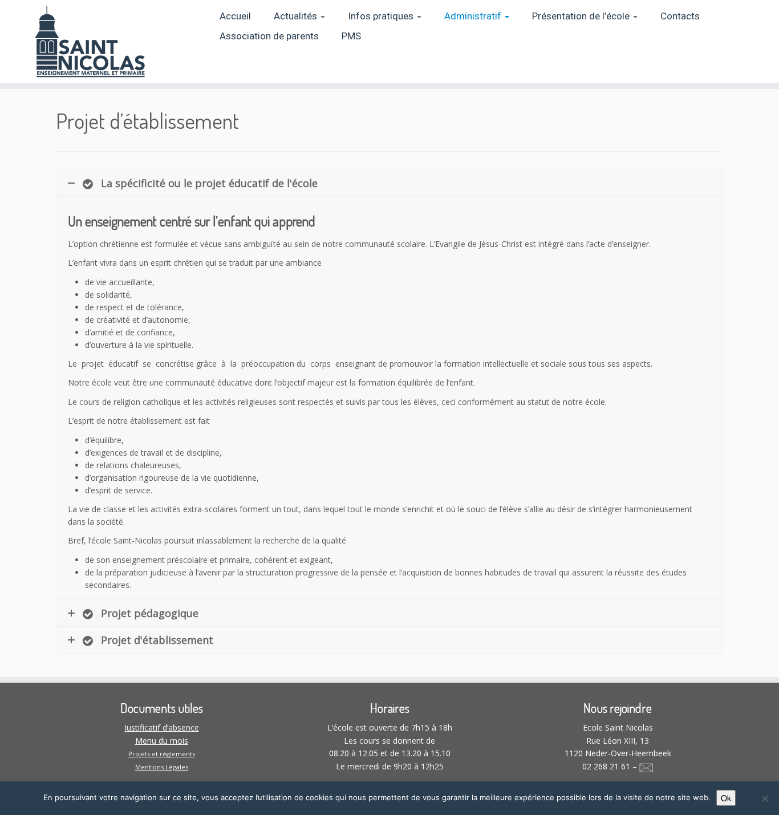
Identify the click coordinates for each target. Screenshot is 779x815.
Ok (726, 798)
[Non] (764, 798)
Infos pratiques (382, 16)
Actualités (296, 16)
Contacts (680, 16)
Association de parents (269, 36)
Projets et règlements (161, 753)
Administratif (474, 16)
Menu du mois (161, 740)
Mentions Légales (161, 767)
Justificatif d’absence (161, 727)
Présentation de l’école (582, 16)
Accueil (235, 16)
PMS (351, 36)
